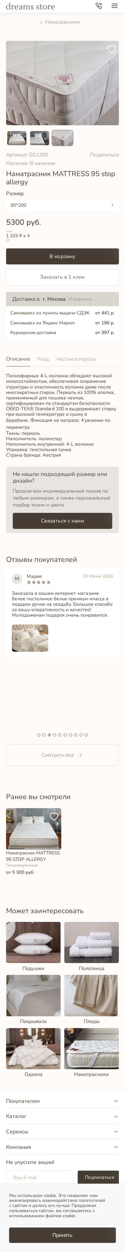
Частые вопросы (76, 358)
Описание (18, 358)
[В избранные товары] (113, 47)
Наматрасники (62, 21)
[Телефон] (98, 6)
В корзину (62, 256)
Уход (43, 358)
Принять (62, 1235)
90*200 (18, 205)
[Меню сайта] (114, 6)
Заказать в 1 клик (62, 277)
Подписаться (99, 1177)
